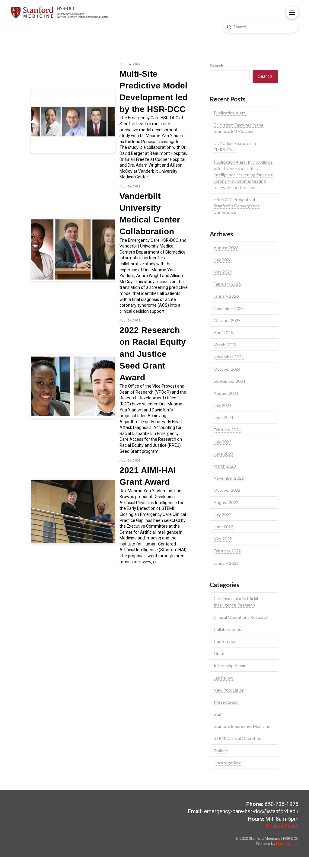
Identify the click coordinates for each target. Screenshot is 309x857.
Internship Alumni (230, 665)
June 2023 (223, 453)
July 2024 (222, 405)
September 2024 (229, 381)
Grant (219, 653)
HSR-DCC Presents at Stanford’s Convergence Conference (237, 206)
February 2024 (227, 429)
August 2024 (226, 393)
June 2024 (223, 417)
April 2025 (223, 332)
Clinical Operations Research (241, 617)
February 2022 (227, 550)
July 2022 (222, 514)
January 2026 (226, 296)
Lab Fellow (223, 677)
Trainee (221, 750)
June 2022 (223, 526)
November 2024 (229, 356)
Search (216, 65)
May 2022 (223, 538)
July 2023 (222, 441)
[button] (292, 12)
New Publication (229, 689)
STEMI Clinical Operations (238, 738)
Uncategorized (227, 762)
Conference (225, 641)
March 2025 (225, 344)
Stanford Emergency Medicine (242, 726)
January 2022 (226, 563)
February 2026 (227, 283)
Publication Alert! (230, 112)
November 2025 (229, 308)
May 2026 (223, 271)
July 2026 (222, 259)
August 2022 (226, 502)
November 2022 (229, 478)
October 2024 (227, 369)
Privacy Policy (282, 826)
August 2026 (226, 247)
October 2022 (227, 490)
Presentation (226, 702)
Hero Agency (287, 843)
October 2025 (227, 320)
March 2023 (225, 465)
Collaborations (227, 629)
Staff (218, 714)
